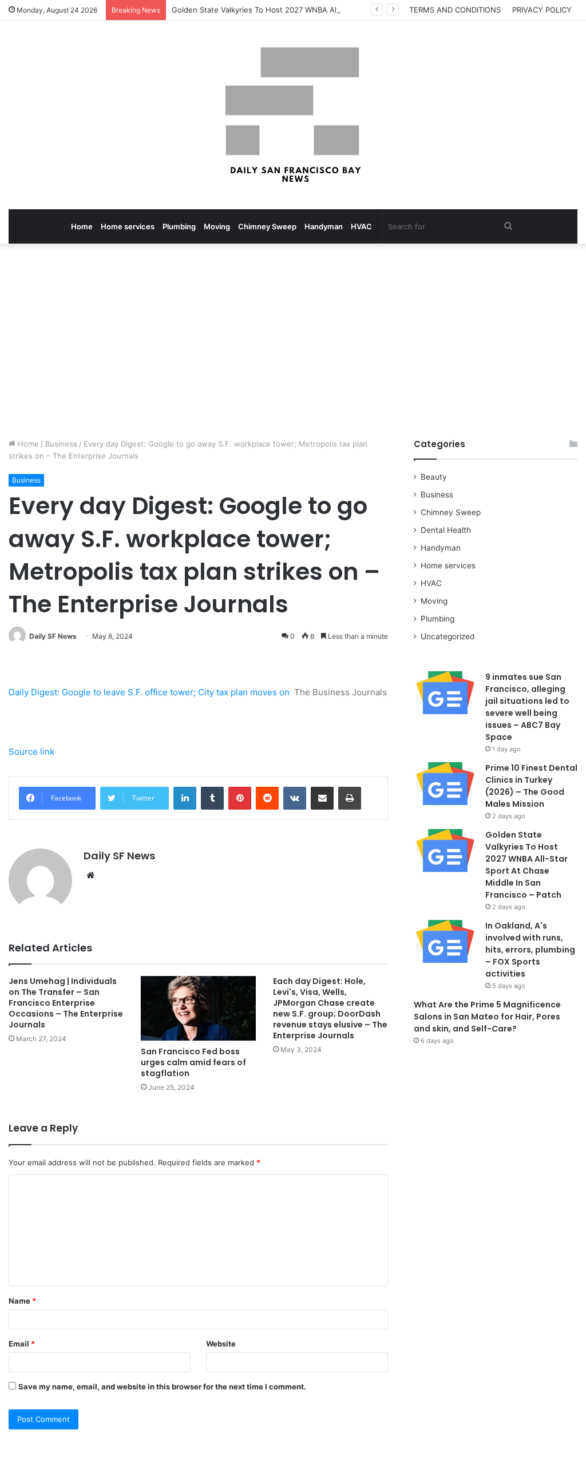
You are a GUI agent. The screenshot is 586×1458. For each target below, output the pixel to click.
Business (61, 443)
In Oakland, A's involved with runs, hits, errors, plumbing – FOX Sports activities (530, 949)
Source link (31, 751)
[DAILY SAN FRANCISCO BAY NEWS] (293, 114)
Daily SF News (53, 636)
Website (221, 1343)
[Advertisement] (293, 341)
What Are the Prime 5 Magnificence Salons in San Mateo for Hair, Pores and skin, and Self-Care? (487, 1016)
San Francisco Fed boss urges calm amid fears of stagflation (193, 1062)
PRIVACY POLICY (542, 9)
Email (22, 1343)
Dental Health (446, 530)
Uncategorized (447, 636)
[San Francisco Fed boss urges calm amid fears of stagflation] (198, 1008)
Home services (128, 226)
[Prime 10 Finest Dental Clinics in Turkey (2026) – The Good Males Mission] (445, 783)
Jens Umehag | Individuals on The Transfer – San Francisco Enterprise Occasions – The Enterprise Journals (66, 1002)
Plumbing (179, 226)
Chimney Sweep (267, 226)
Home (82, 226)
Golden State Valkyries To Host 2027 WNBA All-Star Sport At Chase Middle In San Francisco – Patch (350, 9)
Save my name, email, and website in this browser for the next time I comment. (162, 1386)
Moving (217, 226)
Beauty (434, 476)
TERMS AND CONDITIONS (455, 9)
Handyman (323, 226)
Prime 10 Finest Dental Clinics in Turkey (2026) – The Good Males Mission (531, 786)
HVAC (361, 226)
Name (22, 1300)
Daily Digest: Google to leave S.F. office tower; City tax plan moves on (149, 692)
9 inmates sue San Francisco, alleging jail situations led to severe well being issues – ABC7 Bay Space (527, 707)
